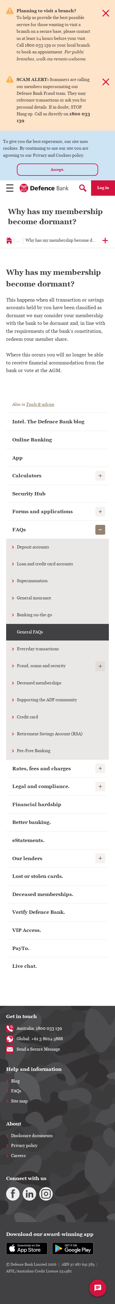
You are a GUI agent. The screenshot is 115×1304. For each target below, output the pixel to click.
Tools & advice (40, 404)
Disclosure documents (32, 1136)
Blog (15, 1081)
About (13, 1124)
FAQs (16, 1091)
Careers (18, 1156)
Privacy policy (24, 1145)
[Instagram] (46, 1194)
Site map (19, 1101)
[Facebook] (13, 1194)
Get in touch (21, 1016)
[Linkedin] (29, 1194)
